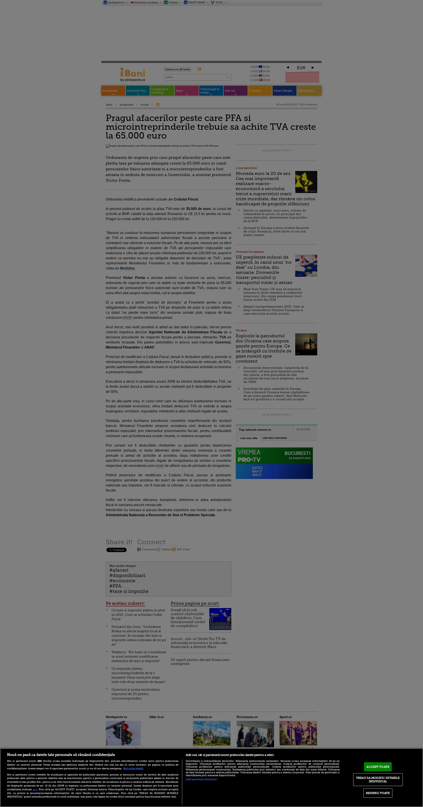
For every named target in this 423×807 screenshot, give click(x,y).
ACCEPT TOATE (377, 766)
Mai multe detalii (133, 768)
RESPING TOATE (378, 793)
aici (35, 789)
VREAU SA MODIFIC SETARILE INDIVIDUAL (378, 779)
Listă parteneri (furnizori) (201, 779)
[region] (211, 777)
